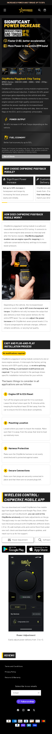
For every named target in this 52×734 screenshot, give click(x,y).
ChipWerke (28, 729)
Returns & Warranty (12, 677)
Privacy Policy (10, 672)
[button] (4, 10)
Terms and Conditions (14, 666)
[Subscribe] (38, 693)
